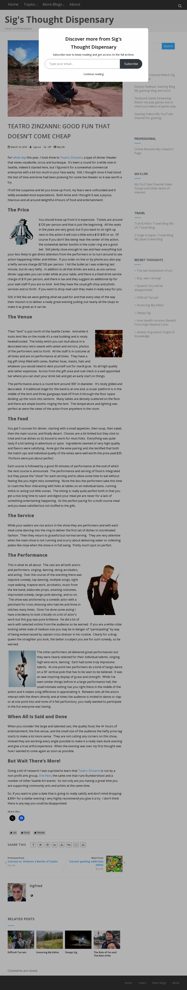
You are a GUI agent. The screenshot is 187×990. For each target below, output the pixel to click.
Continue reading (93, 74)
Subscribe (131, 64)
